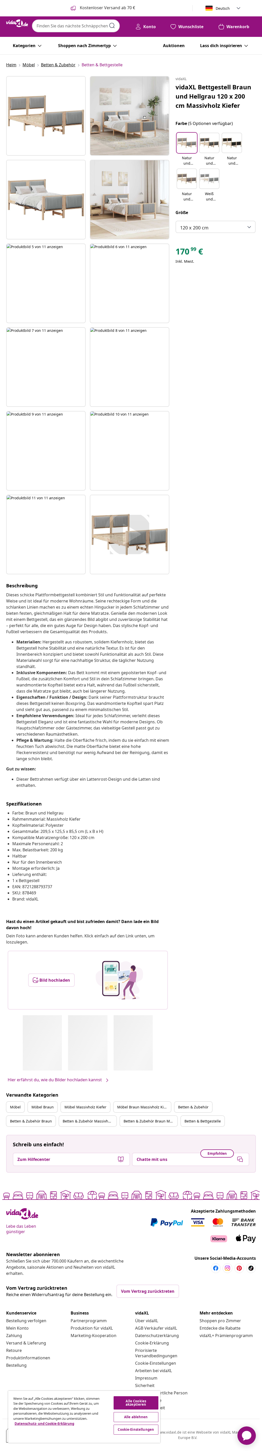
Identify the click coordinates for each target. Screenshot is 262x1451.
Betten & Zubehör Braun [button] (31, 1121)
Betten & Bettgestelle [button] (202, 1121)
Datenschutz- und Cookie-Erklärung (44, 1423)
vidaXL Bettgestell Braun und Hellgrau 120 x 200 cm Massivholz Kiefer (213, 96)
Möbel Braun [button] (42, 1107)
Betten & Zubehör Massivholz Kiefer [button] (89, 1121)
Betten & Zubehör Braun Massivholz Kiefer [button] (150, 1121)
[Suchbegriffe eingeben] (112, 26)
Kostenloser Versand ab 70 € (107, 7)
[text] (189, 253)
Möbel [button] (15, 1107)
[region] (84, 1417)
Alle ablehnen (136, 1417)
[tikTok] (251, 1268)
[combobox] (76, 25)
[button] (187, 149)
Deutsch (223, 8)
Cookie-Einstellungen (155, 1363)
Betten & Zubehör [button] (193, 1107)
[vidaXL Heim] (17, 23)
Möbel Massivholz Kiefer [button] (85, 1107)
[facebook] (215, 1268)
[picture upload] (119, 980)
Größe (182, 212)
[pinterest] (239, 1268)
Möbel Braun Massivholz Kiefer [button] (144, 1107)
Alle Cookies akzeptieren (136, 1403)
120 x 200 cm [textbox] (194, 228)
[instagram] (227, 1268)
